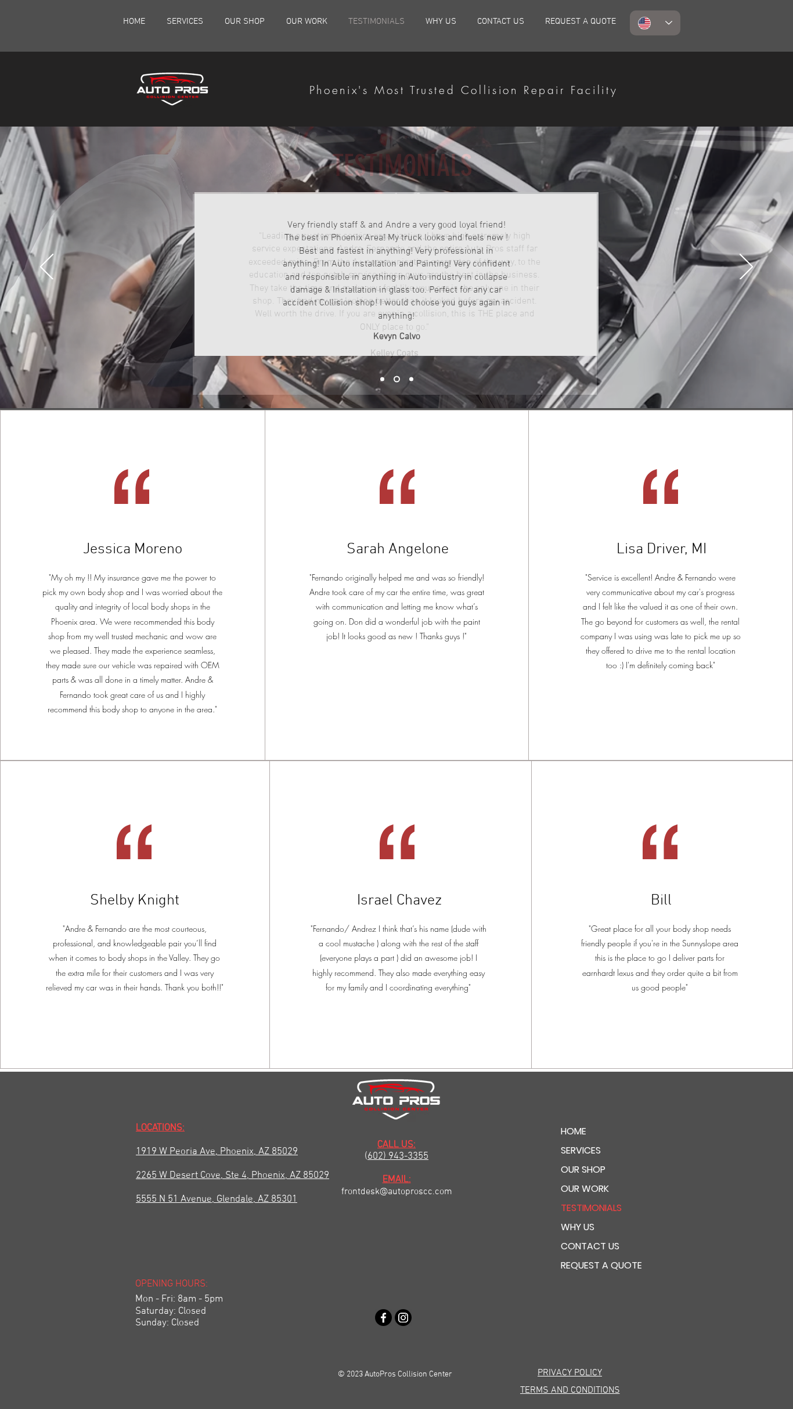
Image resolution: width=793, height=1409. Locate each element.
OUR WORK (585, 1188)
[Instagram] (403, 1317)
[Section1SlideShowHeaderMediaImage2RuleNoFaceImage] (397, 379)
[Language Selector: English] (655, 22)
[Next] (746, 268)
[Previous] (46, 268)
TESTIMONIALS (591, 1208)
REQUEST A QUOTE (601, 1265)
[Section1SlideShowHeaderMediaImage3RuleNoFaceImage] (411, 379)
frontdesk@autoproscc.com (396, 1192)
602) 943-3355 (397, 1156)
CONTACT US (590, 1246)
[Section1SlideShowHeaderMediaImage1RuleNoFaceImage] (382, 379)
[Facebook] (383, 1317)
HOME (573, 1131)
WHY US (577, 1227)
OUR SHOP (583, 1169)
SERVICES (581, 1150)
